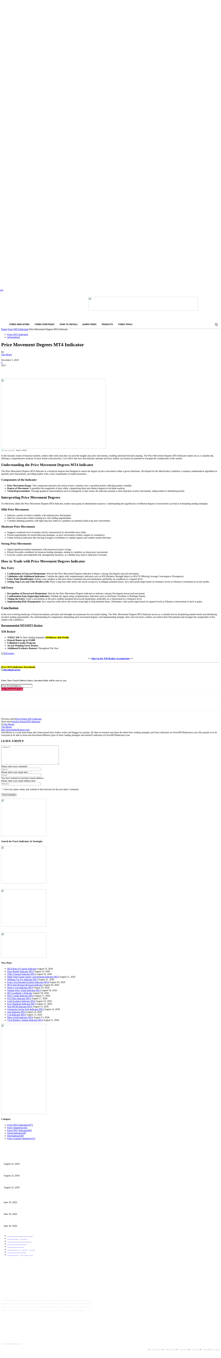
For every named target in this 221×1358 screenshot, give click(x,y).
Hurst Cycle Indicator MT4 (20, 987)
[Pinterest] (28, 370)
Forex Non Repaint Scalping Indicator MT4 (28, 982)
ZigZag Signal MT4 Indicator (26, 721)
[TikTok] (24, 1320)
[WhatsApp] (39, 370)
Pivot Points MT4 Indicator (29, 719)
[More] (50, 370)
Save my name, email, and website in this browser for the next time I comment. (41, 789)
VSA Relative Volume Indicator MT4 (25, 1020)
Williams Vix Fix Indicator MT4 (22, 979)
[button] (216, 324)
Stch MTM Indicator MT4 (19, 1006)
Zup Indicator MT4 (16, 1012)
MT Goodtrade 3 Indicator (19, 993)
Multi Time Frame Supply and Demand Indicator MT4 (33, 977)
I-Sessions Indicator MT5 (14, 1197)
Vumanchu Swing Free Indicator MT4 (25, 1009)
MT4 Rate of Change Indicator (22, 968)
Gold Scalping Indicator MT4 (21, 1001)
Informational (13, 337)
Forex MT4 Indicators (18, 329)
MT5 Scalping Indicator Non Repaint (19, 1221)
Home (4, 329)
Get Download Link (12, 689)
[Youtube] (33, 1320)
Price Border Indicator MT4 (20, 971)
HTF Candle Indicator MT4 (20, 995)
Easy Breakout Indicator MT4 (21, 1004)
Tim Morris (6, 354)
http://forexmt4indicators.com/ (15, 729)
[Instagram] (15, 1320)
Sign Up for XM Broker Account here (110, 658)
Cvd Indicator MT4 (16, 1014)
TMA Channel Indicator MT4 (21, 974)
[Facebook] (6, 370)
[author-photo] (7, 724)
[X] (17, 370)
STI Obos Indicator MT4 (19, 998)
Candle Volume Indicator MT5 (17, 1209)
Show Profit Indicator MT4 (20, 1017)
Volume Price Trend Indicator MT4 (24, 990)
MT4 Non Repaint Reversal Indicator (25, 985)
